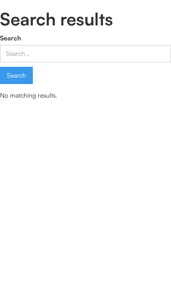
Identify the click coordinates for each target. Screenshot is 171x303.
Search (10, 38)
